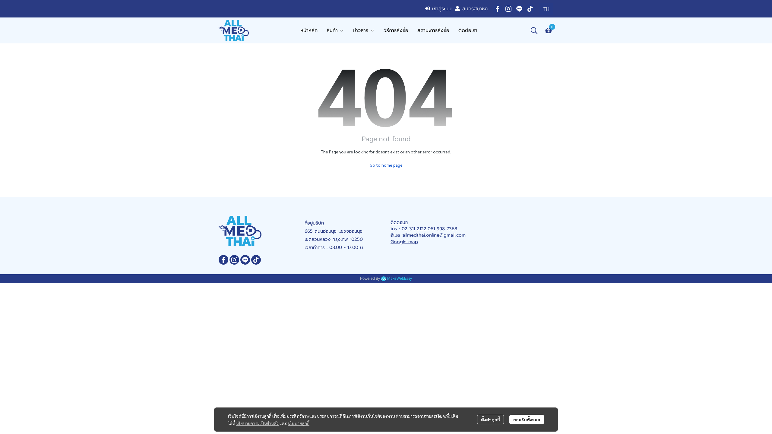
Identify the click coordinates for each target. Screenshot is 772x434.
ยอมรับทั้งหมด (526, 419)
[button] (546, 9)
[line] (519, 9)
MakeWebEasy (399, 278)
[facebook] (497, 9)
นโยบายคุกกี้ (298, 423)
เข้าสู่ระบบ (441, 8)
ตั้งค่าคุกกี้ (490, 419)
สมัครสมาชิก (475, 8)
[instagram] (508, 9)
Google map (404, 241)
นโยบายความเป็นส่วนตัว (257, 423)
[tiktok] (530, 9)
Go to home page (386, 165)
